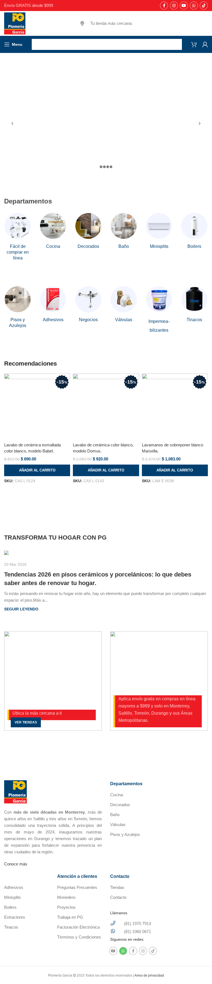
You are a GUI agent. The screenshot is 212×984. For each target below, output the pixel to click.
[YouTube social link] (184, 5)
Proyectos (66, 907)
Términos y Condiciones (79, 937)
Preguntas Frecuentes (77, 887)
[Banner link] (53, 681)
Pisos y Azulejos (125, 834)
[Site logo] (14, 23)
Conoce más (15, 864)
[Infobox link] (17, 237)
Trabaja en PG (70, 917)
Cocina (116, 794)
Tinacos (11, 927)
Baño (115, 814)
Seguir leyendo (21, 609)
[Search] (107, 44)
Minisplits (12, 897)
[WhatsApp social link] (194, 5)
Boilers (10, 907)
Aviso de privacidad (149, 975)
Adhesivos (13, 887)
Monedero (66, 897)
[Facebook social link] (164, 5)
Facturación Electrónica (78, 927)
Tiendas (117, 887)
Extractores (14, 917)
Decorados (120, 804)
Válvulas (118, 824)
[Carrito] (194, 44)
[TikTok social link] (204, 5)
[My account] (205, 44)
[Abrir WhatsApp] (198, 970)
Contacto (118, 897)
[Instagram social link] (174, 5)
